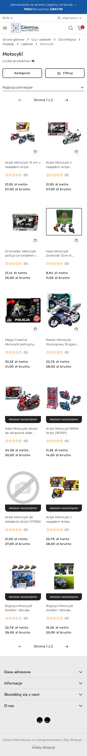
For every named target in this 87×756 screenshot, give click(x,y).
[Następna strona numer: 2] (66, 100)
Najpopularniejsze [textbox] (18, 87)
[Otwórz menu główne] (5, 27)
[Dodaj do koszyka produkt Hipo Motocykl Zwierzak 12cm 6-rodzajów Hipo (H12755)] (76, 240)
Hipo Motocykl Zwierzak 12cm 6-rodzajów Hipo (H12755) (64, 253)
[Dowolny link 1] (40, 720)
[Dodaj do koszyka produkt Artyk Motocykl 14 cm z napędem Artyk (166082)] (35, 151)
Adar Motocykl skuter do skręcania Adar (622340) (21, 431)
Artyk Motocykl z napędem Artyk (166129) (59, 519)
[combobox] (43, 87)
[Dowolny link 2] (47, 720)
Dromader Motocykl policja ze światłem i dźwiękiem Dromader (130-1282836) (21, 253)
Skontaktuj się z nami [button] (21, 694)
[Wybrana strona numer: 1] (43, 100)
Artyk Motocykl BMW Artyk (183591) (62, 431)
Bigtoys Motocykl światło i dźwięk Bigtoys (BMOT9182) (61, 608)
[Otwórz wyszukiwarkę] (70, 28)
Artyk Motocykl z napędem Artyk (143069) (59, 165)
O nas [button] (9, 705)
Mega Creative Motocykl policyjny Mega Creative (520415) (23, 342)
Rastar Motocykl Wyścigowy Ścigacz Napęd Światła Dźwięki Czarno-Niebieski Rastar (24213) (63, 342)
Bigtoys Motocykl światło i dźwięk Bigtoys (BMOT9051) (21, 608)
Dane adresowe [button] (17, 672)
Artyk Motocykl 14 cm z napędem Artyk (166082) (23, 165)
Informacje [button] (13, 683)
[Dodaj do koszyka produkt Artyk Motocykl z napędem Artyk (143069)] (76, 151)
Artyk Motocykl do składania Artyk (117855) (23, 519)
